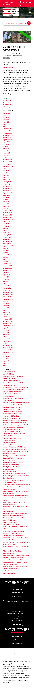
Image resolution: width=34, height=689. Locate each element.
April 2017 (6, 363)
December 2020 (8, 266)
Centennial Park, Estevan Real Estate (14, 405)
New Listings (7, 102)
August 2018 (6, 328)
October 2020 (7, 270)
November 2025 (8, 135)
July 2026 (6, 117)
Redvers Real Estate (9, 522)
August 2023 (6, 195)
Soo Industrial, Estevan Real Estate (13, 535)
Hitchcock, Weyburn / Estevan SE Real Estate (16, 476)
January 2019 (7, 317)
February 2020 (7, 288)
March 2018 (6, 339)
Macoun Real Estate (9, 489)
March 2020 (6, 286)
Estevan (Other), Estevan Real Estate (14, 434)
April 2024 (6, 177)
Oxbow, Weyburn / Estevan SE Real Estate (15, 513)
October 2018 (7, 323)
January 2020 (7, 290)
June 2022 (6, 226)
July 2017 (6, 356)
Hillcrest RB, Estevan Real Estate (13, 462)
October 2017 (7, 350)
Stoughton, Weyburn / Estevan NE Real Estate (16, 542)
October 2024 (7, 164)
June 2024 (6, 173)
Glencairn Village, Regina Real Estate (14, 447)
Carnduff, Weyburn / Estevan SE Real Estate (16, 403)
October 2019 (7, 297)
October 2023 (7, 190)
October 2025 (7, 137)
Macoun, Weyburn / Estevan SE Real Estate (16, 491)
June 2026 (6, 120)
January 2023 (7, 210)
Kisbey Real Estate (8, 478)
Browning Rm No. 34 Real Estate (12, 391)
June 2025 (6, 146)
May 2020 (6, 281)
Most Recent (7, 113)
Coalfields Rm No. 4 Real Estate (12, 414)
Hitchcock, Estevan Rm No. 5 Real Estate (15, 473)
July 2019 (6, 303)
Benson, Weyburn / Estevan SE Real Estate (16, 383)
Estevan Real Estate (9, 436)
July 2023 (6, 197)
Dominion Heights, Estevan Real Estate (14, 423)
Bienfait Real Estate (9, 385)
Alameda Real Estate (9, 372)
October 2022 (7, 217)
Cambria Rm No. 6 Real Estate (12, 394)
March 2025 (6, 153)
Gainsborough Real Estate (10, 445)
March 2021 (6, 259)
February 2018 (7, 341)
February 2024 (7, 182)
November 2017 (8, 348)
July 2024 (6, 171)
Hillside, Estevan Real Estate (11, 467)
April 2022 (6, 230)
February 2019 (7, 314)
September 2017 (8, 352)
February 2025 (7, 155)
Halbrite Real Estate (9, 453)
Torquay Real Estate (9, 544)
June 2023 (6, 199)
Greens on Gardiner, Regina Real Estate (14, 449)
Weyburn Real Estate (9, 571)
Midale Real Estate (8, 493)
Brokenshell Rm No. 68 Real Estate (13, 389)
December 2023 (8, 186)
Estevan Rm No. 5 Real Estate (12, 438)
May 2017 (6, 361)
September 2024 (8, 166)
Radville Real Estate (9, 520)
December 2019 (8, 292)
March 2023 (6, 206)
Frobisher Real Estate (9, 442)
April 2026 (6, 124)
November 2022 (8, 215)
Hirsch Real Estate (8, 469)
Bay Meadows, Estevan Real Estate (13, 376)
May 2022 (6, 228)
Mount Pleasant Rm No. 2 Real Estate (14, 502)
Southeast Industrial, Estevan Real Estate (15, 538)
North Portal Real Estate (10, 504)
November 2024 (8, 162)
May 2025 (6, 148)
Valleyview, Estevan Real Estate (12, 551)
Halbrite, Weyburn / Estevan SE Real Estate (16, 456)
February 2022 (7, 235)
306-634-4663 (9, 2)
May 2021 (6, 255)
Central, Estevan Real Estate (11, 409)
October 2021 (7, 244)
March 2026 (6, 126)
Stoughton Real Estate (9, 540)
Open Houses (7, 104)
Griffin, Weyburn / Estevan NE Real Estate (15, 451)
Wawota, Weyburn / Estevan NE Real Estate (16, 555)
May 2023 (6, 202)
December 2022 (8, 213)
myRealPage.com (20, 654)
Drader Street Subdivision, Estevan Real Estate (17, 425)
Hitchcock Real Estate (9, 471)
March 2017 (6, 365)
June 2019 (6, 306)
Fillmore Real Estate (9, 440)
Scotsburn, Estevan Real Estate (12, 533)
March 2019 (6, 312)
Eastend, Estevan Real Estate (15, 55)
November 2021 (8, 241)
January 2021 (7, 264)
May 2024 (6, 175)
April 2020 (6, 283)
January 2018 (7, 343)
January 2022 (7, 237)
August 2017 (6, 354)
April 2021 (6, 257)
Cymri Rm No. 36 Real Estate (11, 416)
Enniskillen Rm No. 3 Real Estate (12, 431)
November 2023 (8, 188)
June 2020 (6, 279)
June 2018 (6, 332)
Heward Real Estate (9, 460)
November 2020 (8, 268)
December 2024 (8, 159)
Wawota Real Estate (9, 553)
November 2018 (8, 321)
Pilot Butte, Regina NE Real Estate (13, 515)
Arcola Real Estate (8, 374)
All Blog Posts (7, 100)
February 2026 (7, 129)
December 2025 (8, 133)
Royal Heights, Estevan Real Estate (13, 531)
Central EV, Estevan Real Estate (12, 407)
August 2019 (6, 301)
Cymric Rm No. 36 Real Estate (12, 418)
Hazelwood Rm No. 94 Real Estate (13, 458)
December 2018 (8, 319)
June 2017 (6, 359)
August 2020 (6, 275)
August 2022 (6, 221)
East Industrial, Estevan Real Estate (13, 427)
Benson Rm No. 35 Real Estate (12, 380)
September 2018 (8, 326)
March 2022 (6, 233)
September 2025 (8, 140)
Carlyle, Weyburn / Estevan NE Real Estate (15, 398)
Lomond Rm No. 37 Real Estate (12, 487)
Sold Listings (7, 107)
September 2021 (8, 246)
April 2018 (6, 337)
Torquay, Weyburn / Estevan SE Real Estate (16, 546)
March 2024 (6, 179)
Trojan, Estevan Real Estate (11, 549)
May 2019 (6, 308)
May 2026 (6, 122)
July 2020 (6, 277)
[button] (8, 2)
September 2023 (8, 193)
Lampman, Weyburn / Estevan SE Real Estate (16, 484)
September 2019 (8, 299)
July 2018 (6, 330)
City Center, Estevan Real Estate (12, 411)
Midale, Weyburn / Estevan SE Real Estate (15, 496)
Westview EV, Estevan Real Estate (13, 558)
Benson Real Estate (9, 378)
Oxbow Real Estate (8, 511)
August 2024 (6, 168)
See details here (8, 67)
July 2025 (6, 144)
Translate (7, 4)
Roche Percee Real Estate (11, 524)
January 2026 (7, 131)
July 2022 (6, 224)
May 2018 (6, 334)
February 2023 (7, 208)
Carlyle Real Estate (8, 396)
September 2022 (8, 219)
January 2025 (7, 157)
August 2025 (6, 142)
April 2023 (6, 204)
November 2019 (8, 294)
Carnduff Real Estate (9, 400)
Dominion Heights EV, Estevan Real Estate (15, 420)
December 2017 (8, 345)
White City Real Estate (9, 573)
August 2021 (6, 248)
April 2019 (6, 310)
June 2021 (6, 252)
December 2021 (8, 239)
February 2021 (7, 261)
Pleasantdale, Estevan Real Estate (13, 518)
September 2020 (8, 272)
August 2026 (6, 115)
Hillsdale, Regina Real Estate (11, 465)
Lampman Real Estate (9, 482)
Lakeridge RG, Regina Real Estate (13, 480)
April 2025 (6, 151)
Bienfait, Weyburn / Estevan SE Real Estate (16, 387)
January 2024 (7, 184)
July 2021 (6, 250)
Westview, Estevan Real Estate (12, 560)
